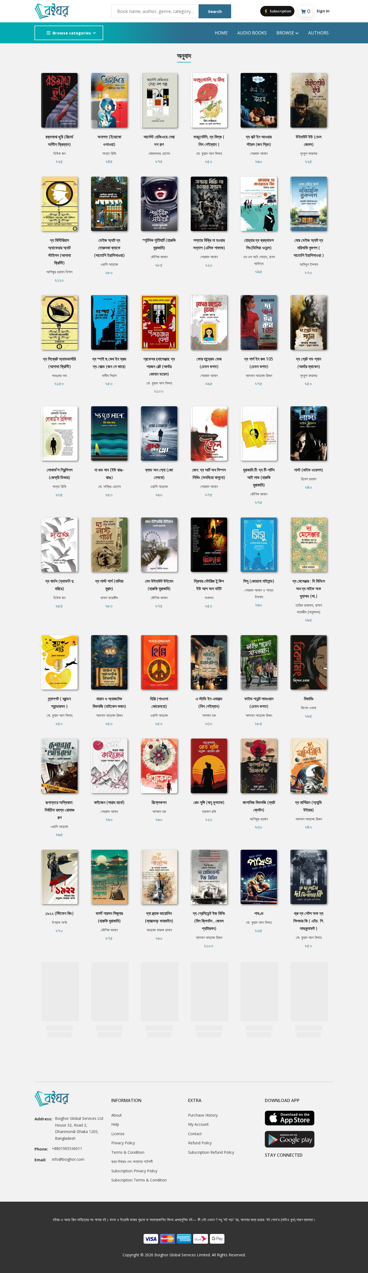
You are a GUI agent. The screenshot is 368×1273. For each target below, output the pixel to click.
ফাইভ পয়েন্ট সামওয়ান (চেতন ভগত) (258, 702)
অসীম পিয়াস (109, 375)
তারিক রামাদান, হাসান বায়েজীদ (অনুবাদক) (309, 608)
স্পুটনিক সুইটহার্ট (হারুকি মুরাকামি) (159, 244)
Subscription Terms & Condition (139, 1180)
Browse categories (72, 33)
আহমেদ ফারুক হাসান (159, 929)
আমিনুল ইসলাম (309, 264)
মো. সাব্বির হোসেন (109, 486)
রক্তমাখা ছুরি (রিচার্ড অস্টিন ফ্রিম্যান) (59, 140)
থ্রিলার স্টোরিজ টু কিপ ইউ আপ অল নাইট (209, 585)
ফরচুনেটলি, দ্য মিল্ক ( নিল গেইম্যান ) (208, 140)
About (116, 1115)
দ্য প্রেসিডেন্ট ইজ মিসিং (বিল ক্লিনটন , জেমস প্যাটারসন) (209, 920)
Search (215, 11)
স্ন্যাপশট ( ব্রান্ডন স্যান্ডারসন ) (59, 702)
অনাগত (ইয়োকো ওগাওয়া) (109, 140)
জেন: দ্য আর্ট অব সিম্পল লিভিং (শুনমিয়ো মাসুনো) (209, 473)
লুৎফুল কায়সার (308, 153)
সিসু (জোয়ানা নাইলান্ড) (258, 581)
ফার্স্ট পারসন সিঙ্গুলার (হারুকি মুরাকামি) (109, 917)
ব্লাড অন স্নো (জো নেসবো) (159, 473)
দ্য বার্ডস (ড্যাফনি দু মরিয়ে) (60, 585)
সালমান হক (209, 715)
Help (115, 1124)
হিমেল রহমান (308, 478)
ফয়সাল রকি (209, 811)
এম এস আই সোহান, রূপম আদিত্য (259, 260)
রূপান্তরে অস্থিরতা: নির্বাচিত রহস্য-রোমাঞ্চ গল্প (59, 809)
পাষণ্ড (258, 913)
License (117, 1133)
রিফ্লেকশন (159, 802)
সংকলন (209, 597)
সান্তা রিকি (109, 153)
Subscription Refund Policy (211, 1152)
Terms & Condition (127, 1152)
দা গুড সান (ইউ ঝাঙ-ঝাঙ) (109, 473)
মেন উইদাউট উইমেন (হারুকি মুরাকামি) (159, 585)
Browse (285, 33)
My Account (198, 1124)
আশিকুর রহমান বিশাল (59, 271)
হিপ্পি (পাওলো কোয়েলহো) (159, 702)
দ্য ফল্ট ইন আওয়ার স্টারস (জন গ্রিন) (259, 140)
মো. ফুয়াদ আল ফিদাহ (209, 153)
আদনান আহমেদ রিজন (259, 375)
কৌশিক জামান (159, 256)
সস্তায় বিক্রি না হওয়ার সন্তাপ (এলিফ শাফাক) (209, 244)
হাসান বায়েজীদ (109, 597)
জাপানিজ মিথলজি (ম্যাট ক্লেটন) (259, 806)
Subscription (280, 11)
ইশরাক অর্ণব (59, 922)
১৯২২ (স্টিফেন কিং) (59, 913)
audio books (252, 33)
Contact (195, 1133)
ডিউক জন (59, 153)
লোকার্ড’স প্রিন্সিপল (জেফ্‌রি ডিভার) (59, 473)
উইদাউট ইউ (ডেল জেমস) (308, 140)
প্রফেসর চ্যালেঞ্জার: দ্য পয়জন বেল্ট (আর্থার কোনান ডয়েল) (159, 366)
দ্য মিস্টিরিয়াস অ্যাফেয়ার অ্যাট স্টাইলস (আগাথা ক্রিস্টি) (59, 251)
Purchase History (203, 1115)
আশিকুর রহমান (259, 818)
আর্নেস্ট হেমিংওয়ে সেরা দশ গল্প (159, 140)
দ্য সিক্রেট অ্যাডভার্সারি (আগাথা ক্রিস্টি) (59, 362)
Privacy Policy (123, 1142)
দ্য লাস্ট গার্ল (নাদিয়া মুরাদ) (109, 585)
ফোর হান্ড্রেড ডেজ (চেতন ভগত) (209, 362)
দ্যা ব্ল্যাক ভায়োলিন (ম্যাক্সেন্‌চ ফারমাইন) (159, 917)
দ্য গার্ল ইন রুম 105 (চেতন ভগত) (258, 362)
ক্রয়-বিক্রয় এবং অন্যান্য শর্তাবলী (132, 1161)
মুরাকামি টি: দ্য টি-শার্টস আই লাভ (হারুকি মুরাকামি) (259, 477)
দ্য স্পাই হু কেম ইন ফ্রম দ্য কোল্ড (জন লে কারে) (109, 362)
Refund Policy (200, 1142)
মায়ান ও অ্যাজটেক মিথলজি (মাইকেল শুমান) (109, 702)
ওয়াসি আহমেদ (109, 264)
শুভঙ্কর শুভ (59, 375)
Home (221, 33)
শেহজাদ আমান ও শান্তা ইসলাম (258, 593)
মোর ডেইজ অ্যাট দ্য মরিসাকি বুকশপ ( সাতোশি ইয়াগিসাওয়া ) (309, 247)
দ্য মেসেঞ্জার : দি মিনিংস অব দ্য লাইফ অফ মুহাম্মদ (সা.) (309, 588)
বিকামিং (309, 699)
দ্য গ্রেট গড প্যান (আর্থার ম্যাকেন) (308, 362)
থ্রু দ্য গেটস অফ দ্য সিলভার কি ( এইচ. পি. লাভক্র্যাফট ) (308, 920)
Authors (318, 33)
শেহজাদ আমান (259, 153)
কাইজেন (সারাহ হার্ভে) (109, 802)
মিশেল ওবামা (308, 707)
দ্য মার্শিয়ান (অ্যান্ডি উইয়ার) (308, 806)
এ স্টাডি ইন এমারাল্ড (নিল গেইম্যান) (209, 702)
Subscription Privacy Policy (134, 1170)
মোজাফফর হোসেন (159, 153)
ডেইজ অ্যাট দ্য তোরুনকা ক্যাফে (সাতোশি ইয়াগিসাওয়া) (109, 247)
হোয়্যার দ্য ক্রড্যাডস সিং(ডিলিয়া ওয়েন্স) (259, 244)
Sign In (323, 10)
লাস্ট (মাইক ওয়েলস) (308, 470)
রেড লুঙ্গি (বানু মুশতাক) (208, 802)
